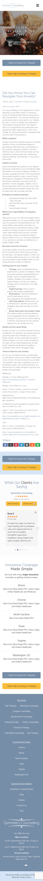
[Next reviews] (37, 528)
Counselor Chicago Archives (26, 102)
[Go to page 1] (18, 550)
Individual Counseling (29, 706)
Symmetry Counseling (21, 493)
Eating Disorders (12, 722)
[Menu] (38, 5)
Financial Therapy (21, 727)
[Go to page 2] (20, 550)
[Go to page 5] (27, 549)
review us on (28, 504)
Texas (21, 764)
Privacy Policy (25, 877)
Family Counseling (30, 722)
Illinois (21, 753)
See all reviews (13, 504)
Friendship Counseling (14, 733)
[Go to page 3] (22, 549)
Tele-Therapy (10, 706)
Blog (21, 794)
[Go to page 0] (15, 550)
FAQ (22, 811)
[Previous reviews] (6, 528)
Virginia (21, 769)
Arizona (21, 747)
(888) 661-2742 (23, 833)
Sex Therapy (32, 733)
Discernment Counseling (21, 717)
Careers (21, 800)
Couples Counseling (21, 711)
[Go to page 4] (25, 549)
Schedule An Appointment (21, 789)
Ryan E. (11, 513)
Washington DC (21, 775)
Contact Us (22, 805)
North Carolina (21, 758)
